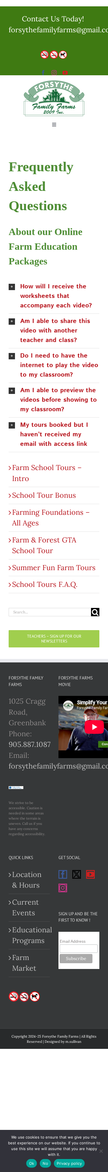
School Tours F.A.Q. (44, 584)
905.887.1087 (30, 744)
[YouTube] (90, 874)
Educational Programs (29, 935)
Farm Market (24, 963)
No (45, 1163)
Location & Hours (26, 880)
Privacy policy (69, 1163)
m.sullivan (73, 1041)
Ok (31, 1163)
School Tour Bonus (44, 495)
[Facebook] (62, 874)
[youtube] (65, 72)
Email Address (73, 941)
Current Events (25, 907)
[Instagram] (62, 888)
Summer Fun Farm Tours (54, 567)
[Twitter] (76, 874)
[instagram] (54, 72)
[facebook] (43, 72)
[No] (101, 1151)
